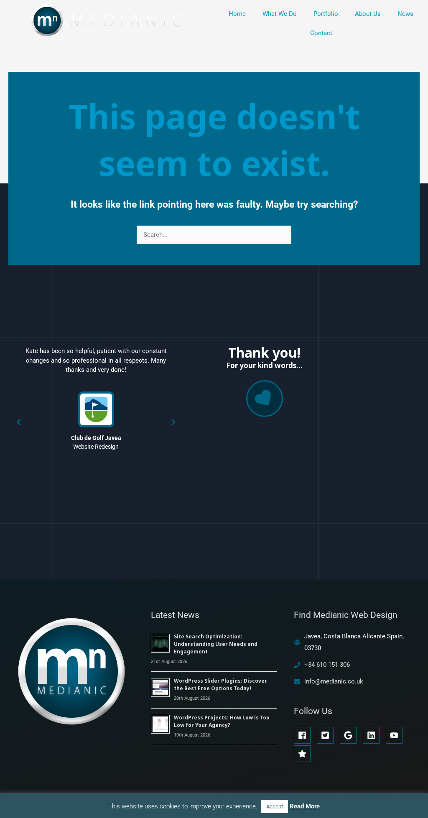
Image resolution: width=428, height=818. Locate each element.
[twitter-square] (327, 735)
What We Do (279, 14)
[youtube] (396, 735)
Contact (321, 33)
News (405, 14)
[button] (19, 422)
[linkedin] (373, 735)
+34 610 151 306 (327, 664)
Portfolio (325, 14)
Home (237, 14)
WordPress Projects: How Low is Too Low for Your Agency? (222, 721)
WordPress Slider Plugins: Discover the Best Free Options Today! (220, 684)
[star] (303, 753)
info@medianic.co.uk (333, 681)
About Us (368, 14)
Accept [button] (274, 806)
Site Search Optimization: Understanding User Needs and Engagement (215, 644)
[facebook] (304, 735)
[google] (350, 735)
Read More (305, 806)
